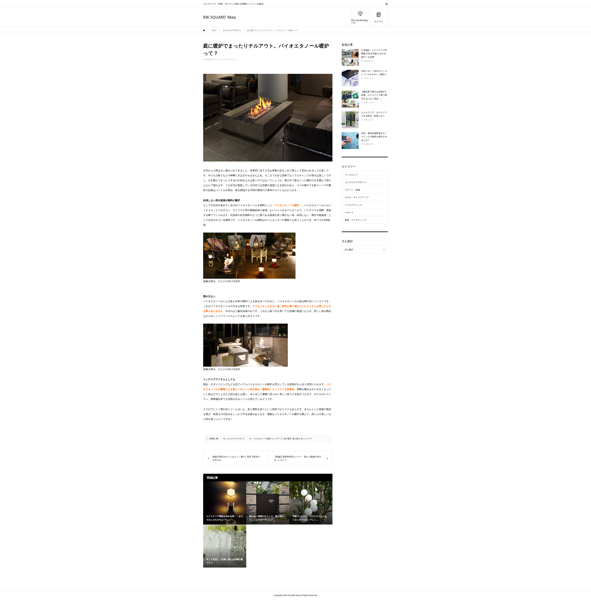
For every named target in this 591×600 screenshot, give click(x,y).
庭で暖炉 (287, 438)
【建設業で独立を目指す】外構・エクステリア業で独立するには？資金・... (374, 95)
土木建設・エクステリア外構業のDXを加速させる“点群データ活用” (374, 53)
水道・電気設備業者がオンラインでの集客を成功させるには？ (374, 137)
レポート (349, 212)
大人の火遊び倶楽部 (229, 281)
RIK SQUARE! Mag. (220, 17)
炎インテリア (306, 438)
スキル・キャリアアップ (357, 197)
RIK (217, 438)
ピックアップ (277, 438)
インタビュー (351, 174)
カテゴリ (378, 21)
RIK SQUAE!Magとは (359, 21)
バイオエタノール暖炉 (262, 438)
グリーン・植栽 (352, 189)
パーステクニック (353, 204)
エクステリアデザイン (227, 59)
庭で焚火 (296, 438)
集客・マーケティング (355, 219)
